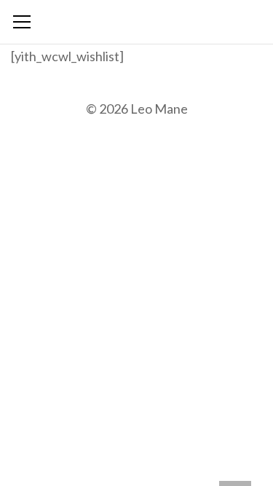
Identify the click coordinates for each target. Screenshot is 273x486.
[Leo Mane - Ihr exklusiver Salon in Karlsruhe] (136, 18)
